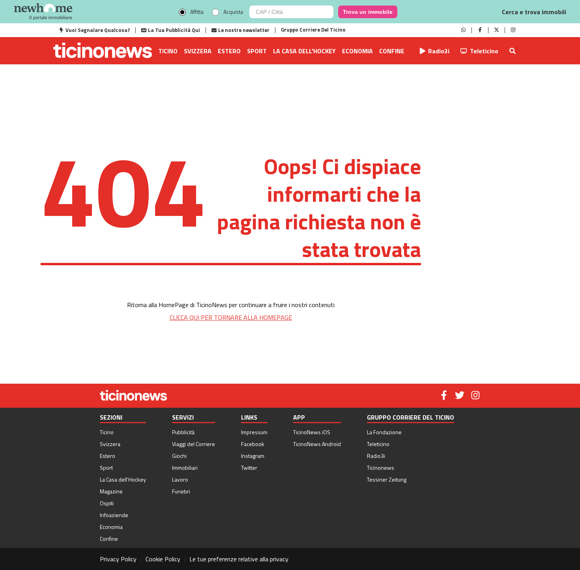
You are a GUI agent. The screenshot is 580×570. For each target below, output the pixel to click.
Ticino (168, 51)
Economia (357, 51)
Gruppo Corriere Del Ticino (313, 30)
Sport (257, 51)
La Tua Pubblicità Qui (174, 30)
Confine (391, 51)
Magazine (111, 491)
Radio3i (438, 51)
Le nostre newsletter (243, 30)
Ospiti (107, 503)
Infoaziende (114, 515)
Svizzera (197, 51)
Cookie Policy (163, 559)
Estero (229, 51)
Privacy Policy (118, 559)
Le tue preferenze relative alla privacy (238, 559)
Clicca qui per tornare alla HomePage (231, 317)
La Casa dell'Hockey (304, 51)
